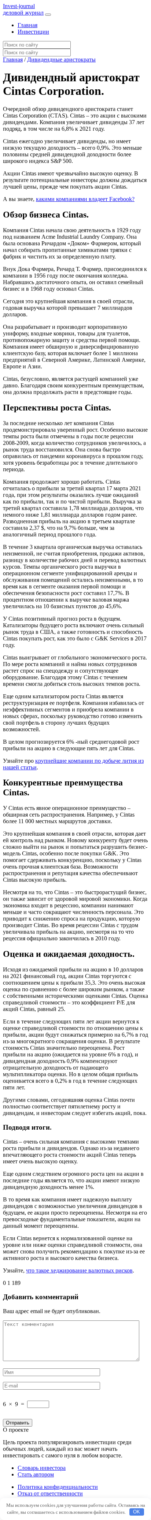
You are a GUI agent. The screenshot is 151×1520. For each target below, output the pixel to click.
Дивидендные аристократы (61, 59)
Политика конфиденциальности (58, 1487)
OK (136, 1512)
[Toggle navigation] (48, 15)
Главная (27, 25)
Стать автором (36, 1474)
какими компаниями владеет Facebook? (85, 199)
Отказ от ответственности (50, 1493)
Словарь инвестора (42, 1468)
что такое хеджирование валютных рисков (79, 1270)
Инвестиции (33, 32)
